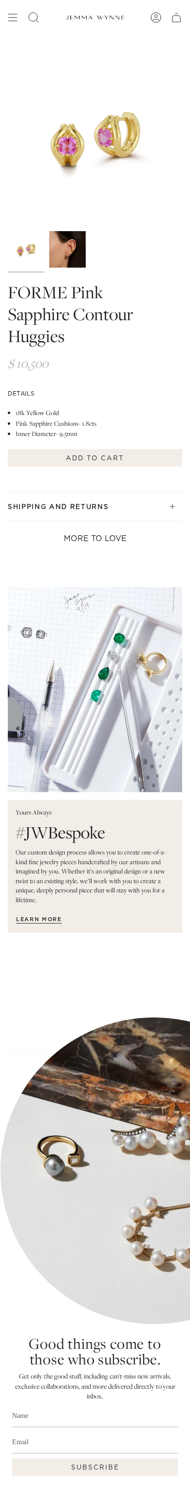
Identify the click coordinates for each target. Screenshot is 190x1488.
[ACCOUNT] (156, 17)
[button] (33, 17)
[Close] (175, 1069)
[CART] (176, 17)
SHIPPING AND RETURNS (58, 506)
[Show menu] (12, 17)
